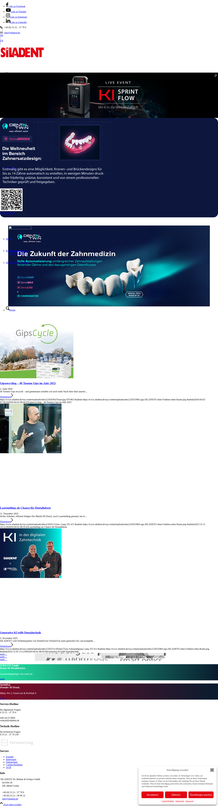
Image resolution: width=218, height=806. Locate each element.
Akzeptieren (152, 795)
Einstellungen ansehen (201, 795)
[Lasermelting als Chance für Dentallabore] (109, 453)
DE (1, 35)
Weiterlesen (5, 397)
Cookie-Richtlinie (168, 801)
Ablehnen (175, 795)
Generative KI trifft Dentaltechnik (20, 632)
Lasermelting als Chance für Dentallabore (25, 507)
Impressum (189, 801)
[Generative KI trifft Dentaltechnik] (109, 578)
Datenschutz (179, 801)
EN (1, 40)
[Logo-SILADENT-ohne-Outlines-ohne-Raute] (22, 58)
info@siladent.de (12, 32)
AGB (8, 767)
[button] (212, 770)
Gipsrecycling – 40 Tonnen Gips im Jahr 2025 (28, 383)
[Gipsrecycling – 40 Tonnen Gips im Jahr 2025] (36, 377)
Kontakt (9, 756)
